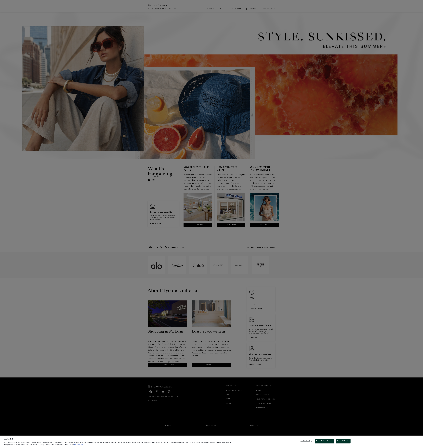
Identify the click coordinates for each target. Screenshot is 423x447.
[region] (211, 441)
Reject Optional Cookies (324, 441)
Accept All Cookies (343, 441)
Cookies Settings (306, 441)
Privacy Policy (78, 444)
